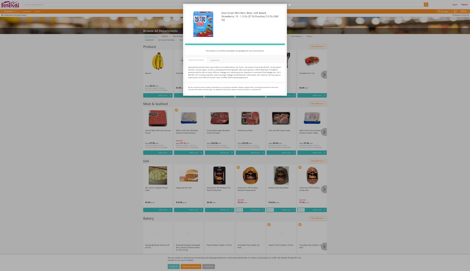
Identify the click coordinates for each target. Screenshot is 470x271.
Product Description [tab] (196, 60)
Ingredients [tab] (214, 60)
